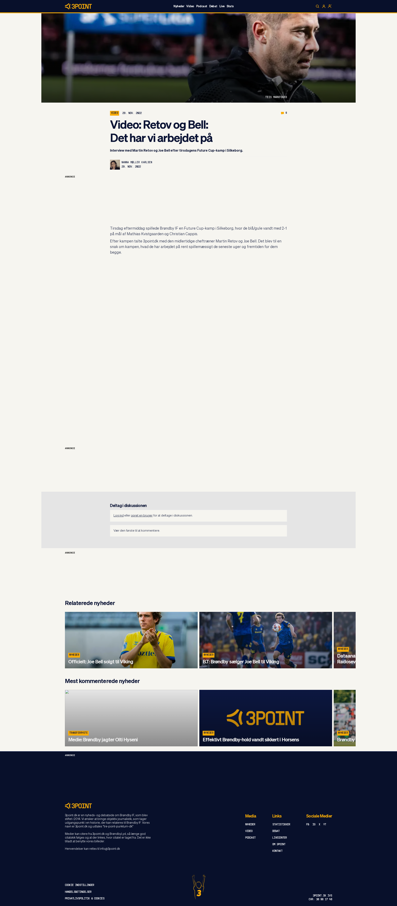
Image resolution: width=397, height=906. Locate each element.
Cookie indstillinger (79, 885)
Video (190, 6)
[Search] (317, 6)
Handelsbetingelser (78, 892)
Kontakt (277, 851)
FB (307, 824)
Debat (213, 6)
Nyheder (178, 6)
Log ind (119, 515)
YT (324, 824)
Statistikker (281, 824)
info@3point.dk (110, 848)
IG (313, 824)
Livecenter (279, 837)
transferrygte (78, 733)
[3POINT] (198, 806)
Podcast (201, 6)
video (114, 113)
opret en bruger (142, 515)
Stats (230, 6)
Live (222, 6)
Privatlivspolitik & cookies (84, 898)
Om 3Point (278, 844)
